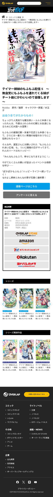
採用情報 (10, 464)
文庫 (33, 410)
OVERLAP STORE (39, 434)
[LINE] (29, 482)
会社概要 (10, 459)
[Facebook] (17, 482)
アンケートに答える (26, 195)
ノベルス (35, 414)
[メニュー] (48, 3)
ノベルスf (35, 418)
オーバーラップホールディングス (20, 472)
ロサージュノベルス (39, 422)
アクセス (10, 468)
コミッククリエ (13, 414)
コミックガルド (13, 410)
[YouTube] (35, 482)
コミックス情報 (15, 17)
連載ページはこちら (26, 186)
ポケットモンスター (15, 438)
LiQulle (10, 418)
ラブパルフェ (12, 422)
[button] (3, 304)
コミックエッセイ (14, 434)
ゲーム (10, 446)
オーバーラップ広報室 (40, 438)
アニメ (10, 442)
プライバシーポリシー (26, 489)
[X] (23, 482)
